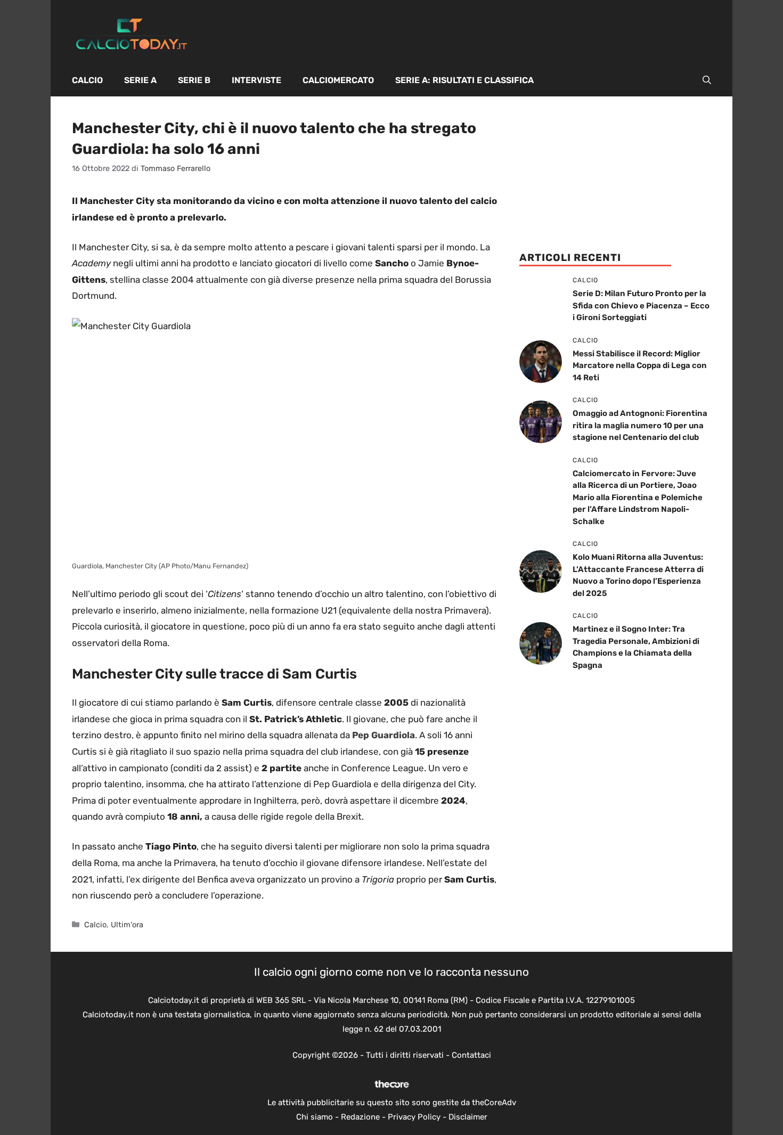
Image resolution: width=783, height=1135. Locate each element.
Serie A (140, 80)
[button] (707, 80)
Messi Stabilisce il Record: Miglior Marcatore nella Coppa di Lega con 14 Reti (640, 365)
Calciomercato (338, 80)
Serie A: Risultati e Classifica (464, 80)
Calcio (87, 80)
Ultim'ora (127, 924)
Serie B (194, 80)
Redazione (360, 1117)
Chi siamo (314, 1117)
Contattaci (471, 1055)
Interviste (256, 80)
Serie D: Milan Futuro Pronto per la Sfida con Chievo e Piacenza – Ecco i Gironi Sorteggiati (641, 305)
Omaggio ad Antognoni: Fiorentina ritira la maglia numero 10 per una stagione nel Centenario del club (640, 425)
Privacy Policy (414, 1117)
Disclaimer (467, 1117)
